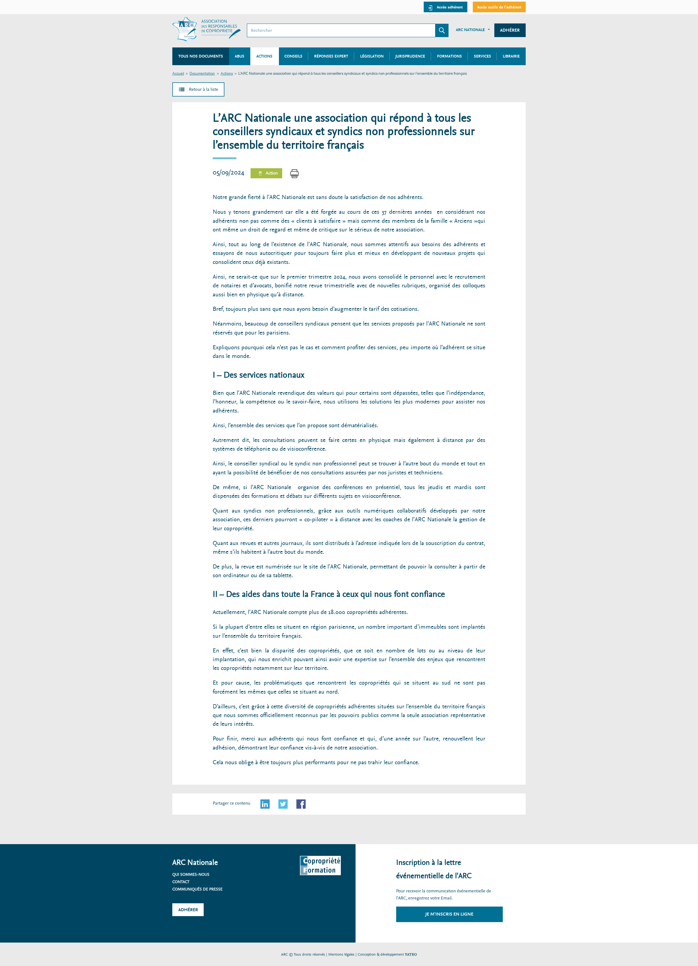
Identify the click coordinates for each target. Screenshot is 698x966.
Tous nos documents (200, 56)
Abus (239, 56)
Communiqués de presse (197, 889)
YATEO (411, 954)
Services (482, 56)
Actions (227, 74)
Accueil (178, 74)
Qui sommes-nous (190, 874)
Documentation (202, 74)
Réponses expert (331, 56)
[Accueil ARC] (206, 29)
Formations (449, 56)
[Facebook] (301, 804)
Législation (372, 56)
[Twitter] (283, 804)
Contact (180, 881)
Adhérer (510, 30)
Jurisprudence (410, 56)
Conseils (293, 56)
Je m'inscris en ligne (449, 914)
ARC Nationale (470, 29)
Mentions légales (341, 954)
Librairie (511, 56)
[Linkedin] (265, 804)
